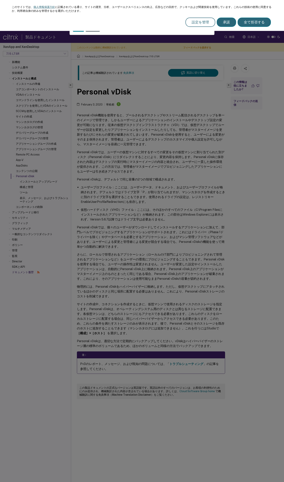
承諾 (226, 22)
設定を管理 (200, 22)
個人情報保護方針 (44, 7)
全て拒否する (254, 22)
